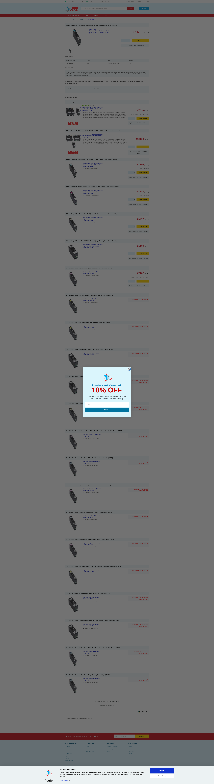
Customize (161, 776)
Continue (107, 410)
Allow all (161, 770)
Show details (64, 780)
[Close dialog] (129, 369)
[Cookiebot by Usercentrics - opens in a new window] (49, 780)
